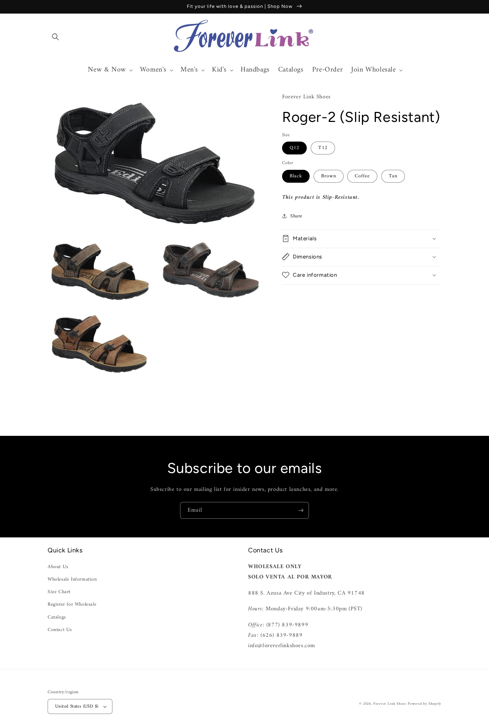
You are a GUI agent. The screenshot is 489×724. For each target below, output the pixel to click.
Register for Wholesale (72, 604)
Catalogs (57, 617)
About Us (58, 566)
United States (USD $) (76, 706)
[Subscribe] (301, 510)
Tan (393, 175)
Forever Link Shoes (389, 704)
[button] (55, 37)
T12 (323, 147)
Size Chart (59, 591)
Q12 (294, 147)
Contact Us (60, 629)
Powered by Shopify (424, 704)
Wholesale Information (72, 579)
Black (296, 175)
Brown (328, 175)
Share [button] (296, 215)
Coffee (362, 175)
